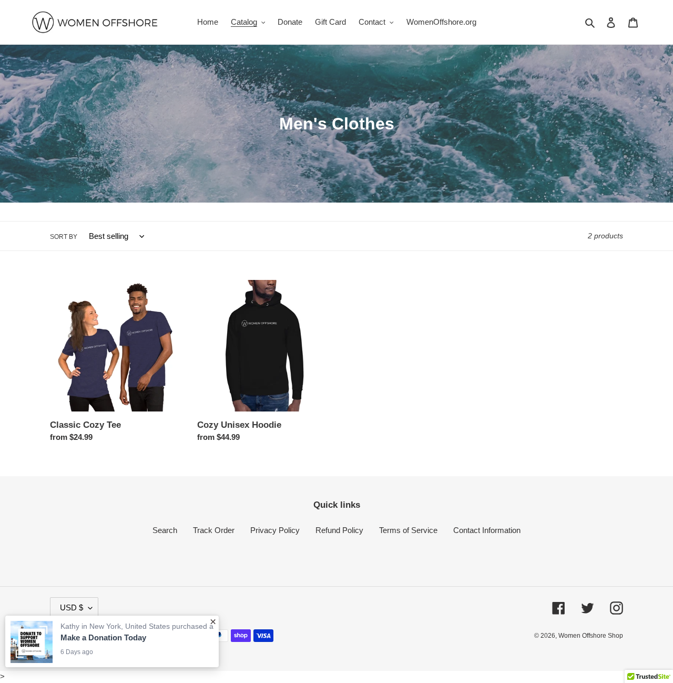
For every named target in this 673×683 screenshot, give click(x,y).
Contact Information (487, 530)
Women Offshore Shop (590, 635)
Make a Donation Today (103, 637)
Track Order (213, 530)
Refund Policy (339, 530)
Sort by (63, 236)
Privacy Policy (275, 530)
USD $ (71, 607)
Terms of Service (408, 530)
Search (164, 530)
